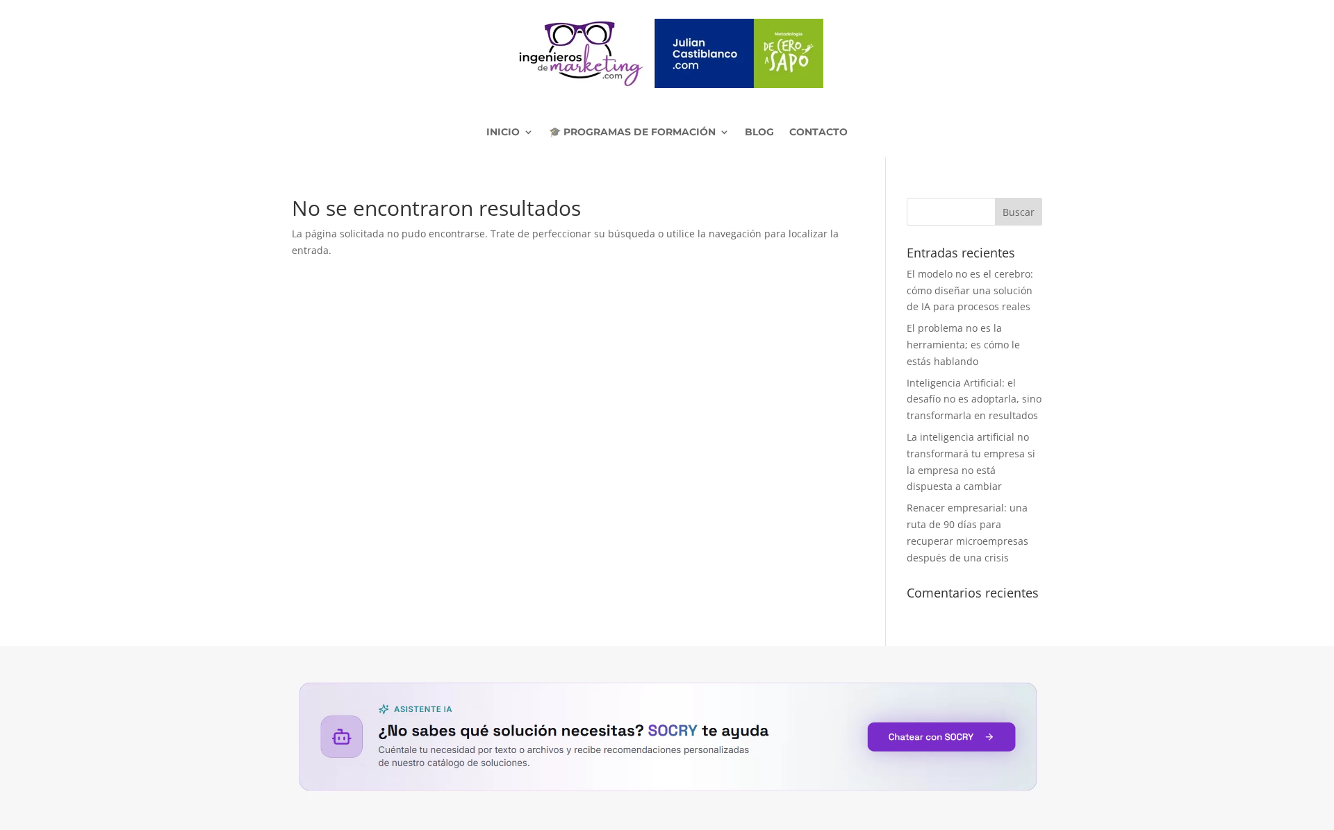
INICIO (503, 132)
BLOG (759, 132)
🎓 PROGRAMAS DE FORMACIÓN (632, 132)
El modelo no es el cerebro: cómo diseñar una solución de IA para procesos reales (970, 290)
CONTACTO (818, 132)
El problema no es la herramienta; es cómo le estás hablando (963, 344)
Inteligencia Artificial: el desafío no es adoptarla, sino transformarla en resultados (974, 399)
